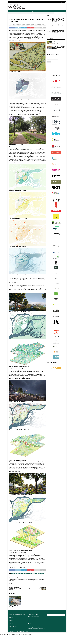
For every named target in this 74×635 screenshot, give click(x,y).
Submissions (11, 620)
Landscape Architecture (32, 24)
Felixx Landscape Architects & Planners (19, 573)
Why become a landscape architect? (34, 618)
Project (38, 24)
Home (10, 11)
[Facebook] (63, 2)
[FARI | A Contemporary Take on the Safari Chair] (49, 42)
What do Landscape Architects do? (33, 616)
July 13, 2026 (55, 49)
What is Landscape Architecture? (33, 614)
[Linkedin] (61, 2)
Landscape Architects (26, 11)
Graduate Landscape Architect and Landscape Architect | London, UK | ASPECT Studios (58, 19)
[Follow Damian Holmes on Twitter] (11, 583)
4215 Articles (24, 577)
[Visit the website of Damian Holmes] (9, 583)
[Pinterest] (65, 2)
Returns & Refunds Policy (13, 626)
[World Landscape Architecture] (17, 9)
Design (24, 24)
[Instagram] (59, 2)
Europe (27, 24)
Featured (18, 11)
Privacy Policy (11, 623)
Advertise (10, 618)
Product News (50, 38)
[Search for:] (59, 12)
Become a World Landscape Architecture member (17, 614)
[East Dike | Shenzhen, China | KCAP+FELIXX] (15, 600)
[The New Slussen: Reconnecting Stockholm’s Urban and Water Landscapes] (49, 47)
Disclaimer (11, 624)
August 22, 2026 (55, 32)
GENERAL (15, 16)
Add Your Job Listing (51, 36)
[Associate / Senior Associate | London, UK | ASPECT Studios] (49, 26)
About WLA (11, 617)
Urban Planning (41, 24)
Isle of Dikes (40, 573)
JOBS (33, 11)
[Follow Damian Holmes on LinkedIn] (13, 583)
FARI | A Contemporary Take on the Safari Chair (58, 42)
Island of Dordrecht (33, 573)
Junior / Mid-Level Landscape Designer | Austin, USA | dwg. (58, 31)
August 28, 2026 (55, 21)
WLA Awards (38, 11)
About (13, 11)
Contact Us (11, 621)
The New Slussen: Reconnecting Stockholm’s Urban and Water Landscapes (58, 47)
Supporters (44, 11)
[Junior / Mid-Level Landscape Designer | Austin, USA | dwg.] (49, 31)
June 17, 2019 (13, 24)
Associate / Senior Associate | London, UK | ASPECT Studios (58, 25)
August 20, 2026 (55, 43)
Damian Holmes (18, 24)
